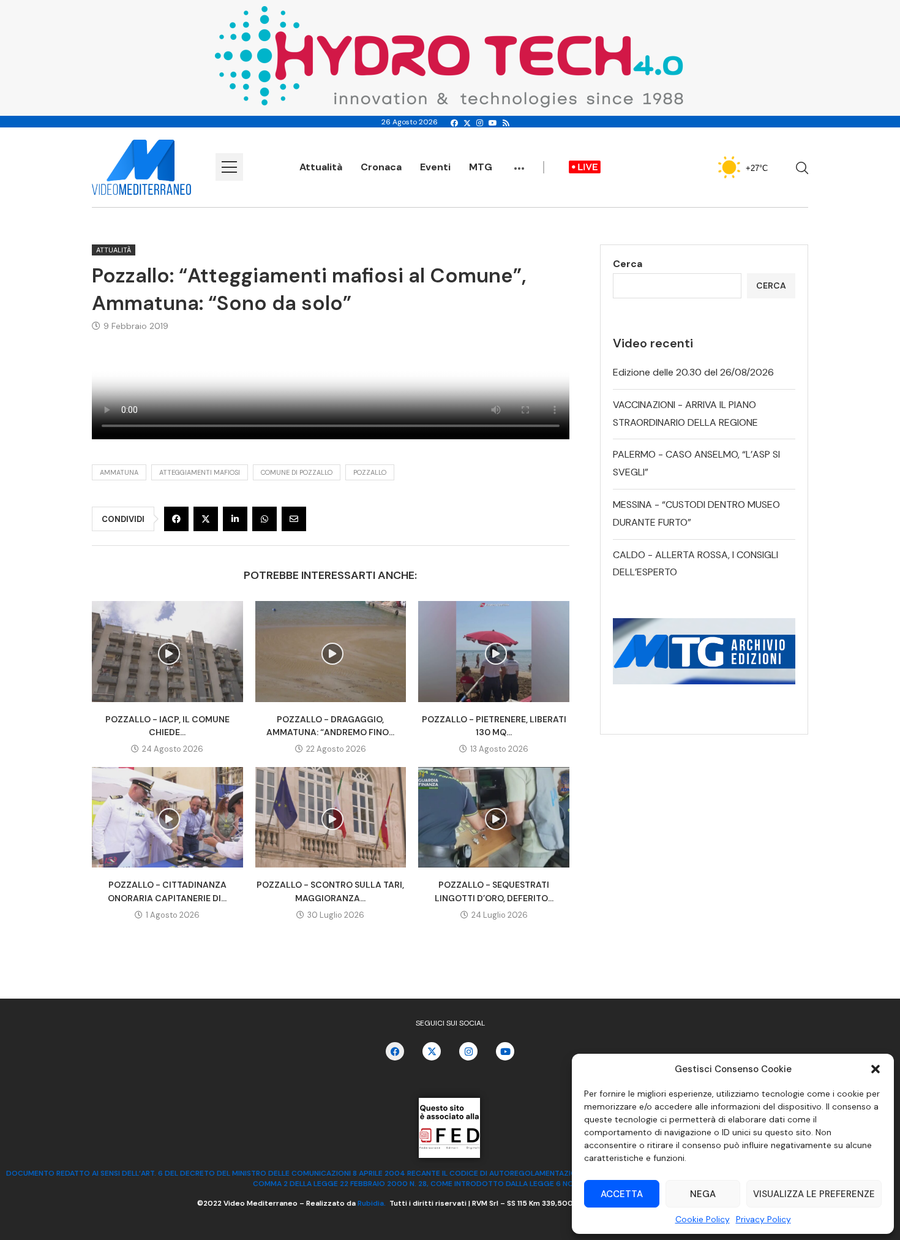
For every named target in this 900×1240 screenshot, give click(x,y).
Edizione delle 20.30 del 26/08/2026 (693, 372)
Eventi (435, 167)
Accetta (622, 1194)
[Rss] (506, 123)
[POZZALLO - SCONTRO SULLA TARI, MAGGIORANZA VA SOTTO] (331, 817)
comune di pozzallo (296, 472)
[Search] (802, 168)
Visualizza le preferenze (814, 1194)
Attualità (320, 167)
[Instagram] (480, 123)
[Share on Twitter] (205, 519)
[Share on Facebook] (176, 519)
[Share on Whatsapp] (264, 519)
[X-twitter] (431, 1051)
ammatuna (119, 472)
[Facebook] (454, 123)
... (519, 162)
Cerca (627, 263)
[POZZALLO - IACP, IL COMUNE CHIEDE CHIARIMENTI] (167, 651)
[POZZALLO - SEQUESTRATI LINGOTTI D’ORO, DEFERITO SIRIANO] (493, 817)
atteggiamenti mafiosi (199, 472)
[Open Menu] (229, 167)
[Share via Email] (294, 519)
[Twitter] (467, 123)
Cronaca (381, 167)
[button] (875, 1069)
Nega (703, 1194)
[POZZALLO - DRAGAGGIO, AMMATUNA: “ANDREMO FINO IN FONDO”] (331, 651)
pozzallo (369, 472)
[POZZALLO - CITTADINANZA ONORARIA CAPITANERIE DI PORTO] (167, 817)
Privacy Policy (763, 1219)
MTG (480, 167)
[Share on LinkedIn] (235, 519)
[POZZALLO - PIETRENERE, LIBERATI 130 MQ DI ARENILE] (493, 651)
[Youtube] (493, 123)
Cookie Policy (702, 1219)
